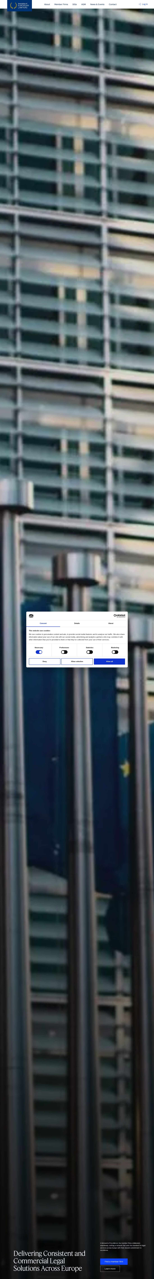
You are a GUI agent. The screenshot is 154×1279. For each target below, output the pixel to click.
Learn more (110, 1268)
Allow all (109, 661)
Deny (45, 661)
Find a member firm (114, 1261)
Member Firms (61, 4)
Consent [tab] (43, 623)
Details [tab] (77, 623)
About (47, 4)
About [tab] (110, 623)
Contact (113, 4)
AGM (83, 4)
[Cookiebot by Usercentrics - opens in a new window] (115, 616)
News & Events (97, 4)
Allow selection (77, 661)
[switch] (64, 652)
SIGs (74, 4)
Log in (145, 4)
